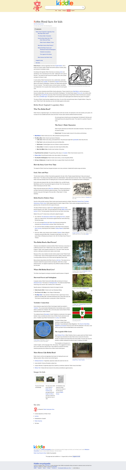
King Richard (44, 95)
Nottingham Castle (86, 271)
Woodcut (88, 197)
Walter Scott (64, 209)
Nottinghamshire (53, 282)
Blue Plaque (37, 340)
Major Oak (76, 304)
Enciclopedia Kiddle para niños (64, 468)
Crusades (45, 81)
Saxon (51, 207)
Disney (45, 222)
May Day (51, 188)
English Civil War (49, 394)
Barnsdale (46, 314)
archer (61, 72)
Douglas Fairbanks (75, 232)
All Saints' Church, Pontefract (49, 389)
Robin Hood (52, 222)
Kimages (64, 10)
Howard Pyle (80, 201)
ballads (87, 234)
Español (72, 10)
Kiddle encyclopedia (46, 449)
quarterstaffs (76, 139)
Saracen (59, 232)
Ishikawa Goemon (39, 360)
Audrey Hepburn (59, 228)
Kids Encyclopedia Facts (39, 23)
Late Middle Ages (43, 96)
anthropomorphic (45, 224)
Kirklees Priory (61, 335)
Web (56, 10)
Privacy (48, 468)
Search (83, 7)
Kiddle (35, 468)
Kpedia (68, 10)
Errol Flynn (62, 216)
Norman (63, 207)
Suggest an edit (76, 456)
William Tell (37, 368)
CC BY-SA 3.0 (48, 465)
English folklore (58, 65)
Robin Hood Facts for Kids (40, 453)
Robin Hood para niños (48, 409)
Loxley (57, 317)
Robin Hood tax (38, 421)
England (57, 81)
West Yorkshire (82, 360)
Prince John (80, 93)
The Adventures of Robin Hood (48, 216)
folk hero (59, 260)
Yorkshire (36, 308)
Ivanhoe (35, 211)
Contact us (54, 468)
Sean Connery (38, 228)
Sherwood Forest (85, 288)
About (44, 468)
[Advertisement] (63, 15)
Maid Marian (76, 91)
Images (59, 10)
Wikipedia (36, 466)
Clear (80, 7)
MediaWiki (55, 466)
